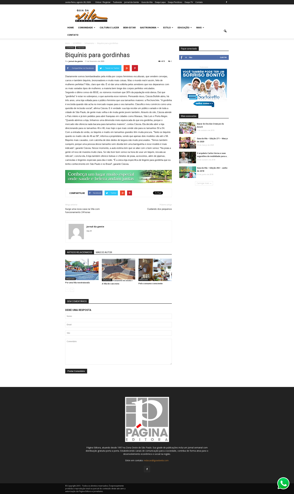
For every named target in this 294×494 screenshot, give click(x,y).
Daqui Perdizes (175, 2)
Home (70, 27)
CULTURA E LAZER (109, 27)
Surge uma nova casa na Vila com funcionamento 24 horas (82, 211)
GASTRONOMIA (148, 27)
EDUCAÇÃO (183, 27)
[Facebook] (226, 2)
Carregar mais (203, 183)
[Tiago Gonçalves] (187, 158)
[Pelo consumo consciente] (155, 270)
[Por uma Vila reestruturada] (82, 269)
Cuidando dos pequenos (159, 209)
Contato (199, 2)
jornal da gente (76, 61)
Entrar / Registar (103, 2)
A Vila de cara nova (110, 284)
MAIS (199, 27)
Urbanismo (81, 48)
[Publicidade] (118, 176)
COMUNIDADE (85, 27)
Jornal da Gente (131, 2)
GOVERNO (70, 48)
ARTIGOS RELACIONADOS (79, 252)
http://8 (89, 231)
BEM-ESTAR (129, 27)
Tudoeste (117, 2)
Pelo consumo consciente (150, 283)
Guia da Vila (147, 2)
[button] (225, 31)
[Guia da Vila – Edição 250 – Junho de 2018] (187, 172)
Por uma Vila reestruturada (77, 282)
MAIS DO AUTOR (104, 252)
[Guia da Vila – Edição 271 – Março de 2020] (187, 143)
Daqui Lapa (160, 2)
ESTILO (167, 27)
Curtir (223, 57)
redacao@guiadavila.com (156, 460)
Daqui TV (189, 2)
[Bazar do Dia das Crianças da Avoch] (187, 128)
